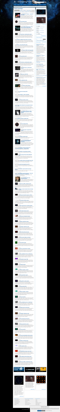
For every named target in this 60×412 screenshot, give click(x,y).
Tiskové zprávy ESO (17, 402)
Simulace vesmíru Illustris (26, 85)
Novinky (18, 4)
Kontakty (44, 4)
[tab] (17, 10)
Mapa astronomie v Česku (28, 403)
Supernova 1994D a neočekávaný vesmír (26, 361)
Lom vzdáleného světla (23, 80)
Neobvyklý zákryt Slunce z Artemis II (41, 77)
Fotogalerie (29, 4)
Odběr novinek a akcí (39, 37)
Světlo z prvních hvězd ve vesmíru (25, 248)
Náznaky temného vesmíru (24, 99)
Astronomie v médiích (27, 402)
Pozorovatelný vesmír (23, 21)
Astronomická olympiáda (17, 401)
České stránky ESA (17, 403)
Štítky (17, 6)
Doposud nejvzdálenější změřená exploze (26, 335)
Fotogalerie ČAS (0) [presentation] (27, 11)
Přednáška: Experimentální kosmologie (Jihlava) (23, 169)
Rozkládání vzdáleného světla (24, 226)
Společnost (40, 4)
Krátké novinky (38, 42)
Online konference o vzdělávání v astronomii (40, 55)
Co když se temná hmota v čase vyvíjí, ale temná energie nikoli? (26, 27)
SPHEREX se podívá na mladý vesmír (22, 118)
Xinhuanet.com (38, 53)
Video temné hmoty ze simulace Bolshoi (26, 205)
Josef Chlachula (41, 63)
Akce (21, 4)
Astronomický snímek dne (39, 8)
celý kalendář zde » (43, 35)
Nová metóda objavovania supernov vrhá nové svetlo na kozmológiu (26, 141)
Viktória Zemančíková (26, 139)
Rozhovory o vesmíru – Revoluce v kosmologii (27, 14)
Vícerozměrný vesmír (23, 242)
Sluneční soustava (38, 403)
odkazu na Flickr (44, 83)
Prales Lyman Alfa (22, 296)
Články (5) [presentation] (25, 10)
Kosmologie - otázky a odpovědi (24, 94)
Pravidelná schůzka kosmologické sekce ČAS (26, 160)
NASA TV (15, 404)
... (32, 37)
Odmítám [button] (43, 410)
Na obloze (25, 4)
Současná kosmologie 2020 (23, 91)
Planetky (36, 401)
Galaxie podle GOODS (23, 286)
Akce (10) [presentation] (16, 11)
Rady (36, 4)
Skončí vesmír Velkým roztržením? (25, 237)
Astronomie (33, 117)
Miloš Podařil (20, 135)
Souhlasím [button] (39, 410)
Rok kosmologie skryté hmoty (24, 318)
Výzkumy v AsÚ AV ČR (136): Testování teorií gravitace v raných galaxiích (26, 112)
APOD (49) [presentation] (19, 11)
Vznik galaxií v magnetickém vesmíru (26, 130)
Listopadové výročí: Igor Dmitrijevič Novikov (25, 178)
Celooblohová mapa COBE (24, 259)
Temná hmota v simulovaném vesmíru (26, 34)
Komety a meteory (37, 404)
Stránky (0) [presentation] (21, 10)
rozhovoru (42, 66)
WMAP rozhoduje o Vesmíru (24, 269)
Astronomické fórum (27, 404)
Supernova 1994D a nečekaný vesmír (25, 183)
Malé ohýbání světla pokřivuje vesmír (25, 356)
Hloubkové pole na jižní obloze (24, 307)
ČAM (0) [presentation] (23, 11)
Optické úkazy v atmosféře (38, 402)
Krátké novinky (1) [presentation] (29, 10)
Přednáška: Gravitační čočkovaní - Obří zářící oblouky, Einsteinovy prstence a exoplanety (24, 173)
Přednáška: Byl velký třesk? (23, 136)
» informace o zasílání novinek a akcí (40, 40)
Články (15, 4)
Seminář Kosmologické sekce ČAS (24, 164)
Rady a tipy (26, 401)
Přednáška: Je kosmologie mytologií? (25, 151)
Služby (33, 4)
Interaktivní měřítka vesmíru (24, 200)
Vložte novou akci (44, 24)
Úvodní (15, 6)
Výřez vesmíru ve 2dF (23, 345)
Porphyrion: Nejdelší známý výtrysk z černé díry (24, 39)
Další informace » (22, 396)
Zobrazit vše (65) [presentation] (17, 10)
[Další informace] (19, 380)
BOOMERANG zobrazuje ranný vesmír (25, 351)
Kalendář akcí (38, 24)
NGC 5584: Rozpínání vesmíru (24, 210)
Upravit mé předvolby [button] (49, 410)
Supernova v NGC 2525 (24, 74)
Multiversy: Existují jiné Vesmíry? (25, 216)
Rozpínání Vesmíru (23, 264)
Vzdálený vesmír (32, 139)
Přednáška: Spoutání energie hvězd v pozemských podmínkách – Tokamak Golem (22, 148)
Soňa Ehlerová (41, 54)
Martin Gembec (20, 117)
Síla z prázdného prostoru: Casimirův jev (26, 253)
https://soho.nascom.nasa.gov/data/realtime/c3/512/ (42, 75)
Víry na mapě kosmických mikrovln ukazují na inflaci (25, 189)
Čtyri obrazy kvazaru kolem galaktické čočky (25, 155)
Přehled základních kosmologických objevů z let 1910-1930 (24, 105)
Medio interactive (26, 409)
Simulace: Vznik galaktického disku (22, 44)
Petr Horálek (20, 172)
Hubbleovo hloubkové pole (24, 340)
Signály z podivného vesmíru (24, 221)
